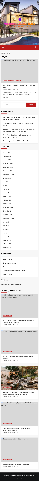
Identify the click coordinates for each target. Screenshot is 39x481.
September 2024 (8, 218)
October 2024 (7, 214)
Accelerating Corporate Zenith (11, 284)
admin (5, 89)
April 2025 (6, 193)
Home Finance (7, 259)
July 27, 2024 (12, 89)
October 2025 (7, 171)
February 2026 (7, 156)
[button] (3, 47)
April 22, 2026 (12, 360)
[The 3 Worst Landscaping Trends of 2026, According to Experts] (19, 414)
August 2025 (7, 178)
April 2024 (6, 236)
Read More (5, 97)
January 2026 (7, 160)
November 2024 (8, 211)
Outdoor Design (8, 274)
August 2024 (7, 222)
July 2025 (6, 182)
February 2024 (7, 244)
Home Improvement (9, 263)
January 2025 (7, 204)
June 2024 (6, 229)
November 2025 (8, 167)
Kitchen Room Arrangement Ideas (11, 80)
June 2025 (6, 185)
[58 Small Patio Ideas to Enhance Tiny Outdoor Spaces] (19, 342)
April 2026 (6, 152)
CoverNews (28, 475)
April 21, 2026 (12, 396)
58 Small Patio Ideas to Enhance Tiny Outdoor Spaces (18, 124)
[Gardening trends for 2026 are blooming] (19, 450)
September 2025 (8, 174)
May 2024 (6, 233)
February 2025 (7, 200)
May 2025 (6, 189)
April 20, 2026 (12, 432)
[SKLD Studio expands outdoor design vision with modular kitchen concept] (19, 306)
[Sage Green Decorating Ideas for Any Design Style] (19, 71)
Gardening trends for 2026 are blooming (16, 141)
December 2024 (8, 207)
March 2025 (7, 196)
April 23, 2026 (12, 324)
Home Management (9, 267)
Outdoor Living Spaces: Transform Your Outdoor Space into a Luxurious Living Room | (19, 130)
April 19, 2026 (12, 466)
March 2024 (7, 240)
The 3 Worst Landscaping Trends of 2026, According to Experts (16, 136)
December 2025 (8, 163)
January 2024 (7, 247)
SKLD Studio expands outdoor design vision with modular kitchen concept (19, 118)
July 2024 (6, 225)
